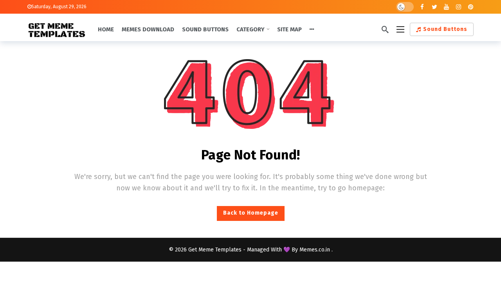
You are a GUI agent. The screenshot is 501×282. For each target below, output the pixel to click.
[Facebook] (422, 7)
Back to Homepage (250, 213)
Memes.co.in (315, 249)
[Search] (385, 29)
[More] (312, 29)
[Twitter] (434, 7)
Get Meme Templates (214, 249)
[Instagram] (458, 7)
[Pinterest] (471, 7)
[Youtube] (446, 7)
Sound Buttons (445, 29)
